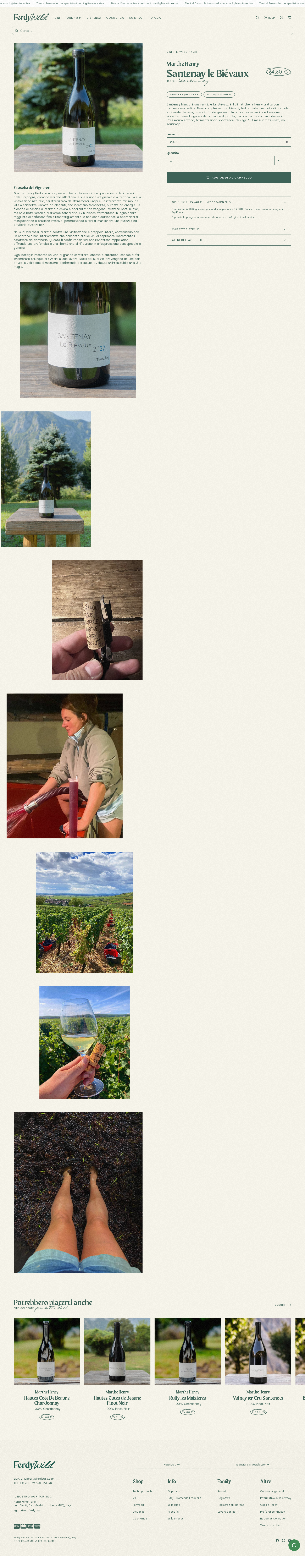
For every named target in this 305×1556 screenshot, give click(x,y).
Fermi (178, 51)
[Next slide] (289, 1305)
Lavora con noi (226, 1511)
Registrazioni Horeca (230, 1504)
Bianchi (192, 51)
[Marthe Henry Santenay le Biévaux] (78, 340)
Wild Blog (174, 1504)
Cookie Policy (269, 1504)
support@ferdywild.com (38, 1478)
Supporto (174, 1491)
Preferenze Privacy (272, 1511)
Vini (57, 17)
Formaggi (73, 17)
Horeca (155, 17)
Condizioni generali (272, 1491)
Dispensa (94, 17)
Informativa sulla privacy (275, 1498)
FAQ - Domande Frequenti (184, 1498)
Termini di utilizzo (271, 1525)
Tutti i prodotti (142, 1491)
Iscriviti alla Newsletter (251, 1464)
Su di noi (136, 17)
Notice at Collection (273, 1518)
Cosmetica (115, 17)
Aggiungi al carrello (231, 177)
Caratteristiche (185, 229)
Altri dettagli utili (188, 240)
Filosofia (173, 1511)
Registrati (170, 1464)
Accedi (222, 1491)
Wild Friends (176, 1518)
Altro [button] (265, 1481)
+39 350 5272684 (41, 1483)
